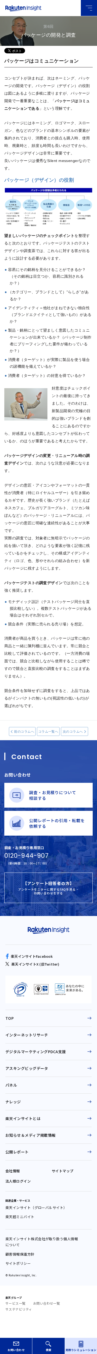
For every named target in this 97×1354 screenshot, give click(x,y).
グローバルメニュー (89, 8)
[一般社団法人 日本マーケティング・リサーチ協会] (69, 989)
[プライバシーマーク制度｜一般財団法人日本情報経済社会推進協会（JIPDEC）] (20, 989)
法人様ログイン (18, 1181)
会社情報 (12, 1170)
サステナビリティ (18, 1309)
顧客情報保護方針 (19, 1254)
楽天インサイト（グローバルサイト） (36, 1207)
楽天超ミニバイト (19, 1216)
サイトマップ (63, 1170)
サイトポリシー (18, 1263)
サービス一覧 (15, 1303)
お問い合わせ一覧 (46, 1303)
